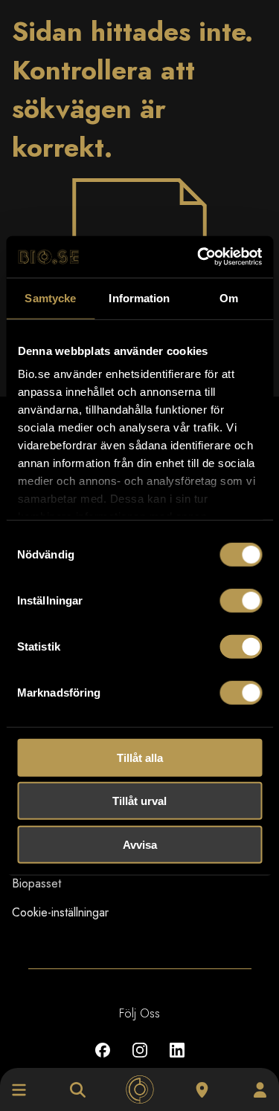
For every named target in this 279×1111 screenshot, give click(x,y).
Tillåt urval (139, 801)
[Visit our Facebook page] (102, 1060)
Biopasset (36, 883)
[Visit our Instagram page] (139, 1060)
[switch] (240, 600)
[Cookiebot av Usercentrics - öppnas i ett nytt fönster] (198, 257)
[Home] (139, 1090)
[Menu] (19, 1090)
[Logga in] (260, 1090)
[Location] (202, 1090)
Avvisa (140, 844)
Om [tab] (228, 297)
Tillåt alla (140, 757)
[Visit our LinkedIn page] (177, 1060)
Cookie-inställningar (60, 912)
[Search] (78, 1090)
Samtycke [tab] (50, 297)
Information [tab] (139, 297)
